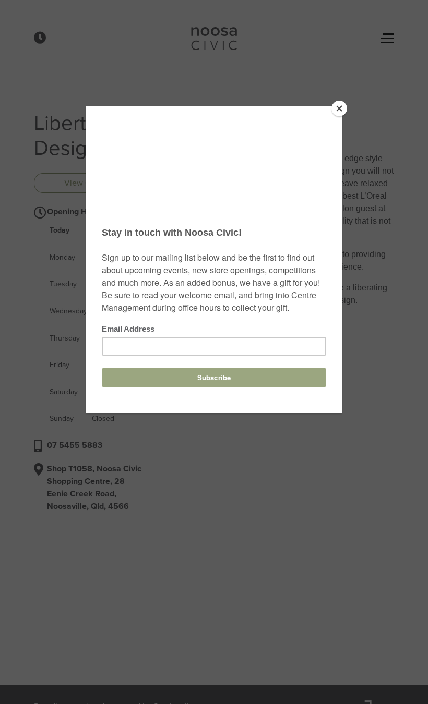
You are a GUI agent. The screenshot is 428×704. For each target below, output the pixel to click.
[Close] (339, 108)
